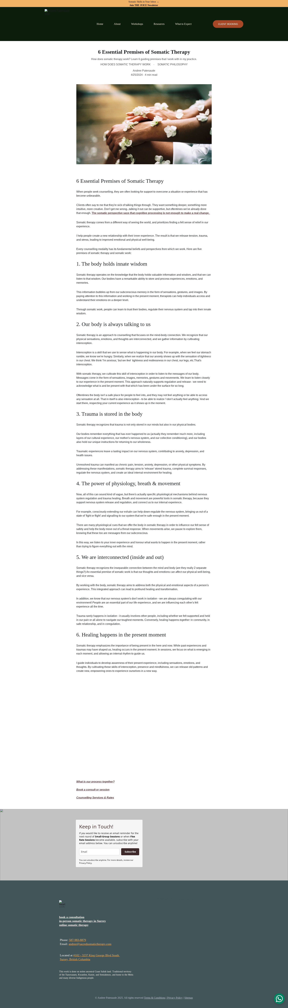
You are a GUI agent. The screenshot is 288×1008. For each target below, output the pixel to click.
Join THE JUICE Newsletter (144, 5)
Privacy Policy (174, 997)
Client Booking (228, 24)
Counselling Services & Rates (95, 797)
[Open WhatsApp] (279, 998)
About (117, 24)
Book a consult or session (93, 789)
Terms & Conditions (154, 997)
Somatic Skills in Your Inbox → (144, 2)
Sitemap (188, 997)
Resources (159, 24)
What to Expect (183, 24)
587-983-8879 (77, 940)
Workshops (137, 24)
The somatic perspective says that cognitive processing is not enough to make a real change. (151, 213)
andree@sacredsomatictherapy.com (90, 944)
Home (100, 24)
